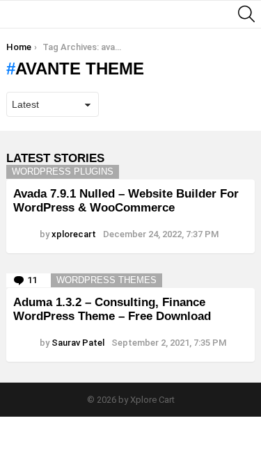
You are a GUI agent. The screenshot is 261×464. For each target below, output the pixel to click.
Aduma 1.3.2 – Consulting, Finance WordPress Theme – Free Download (112, 309)
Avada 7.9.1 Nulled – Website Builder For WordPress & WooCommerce (126, 200)
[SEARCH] (246, 14)
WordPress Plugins (62, 171)
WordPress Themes (106, 280)
